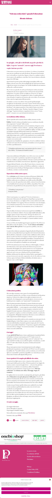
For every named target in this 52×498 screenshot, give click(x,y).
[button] (50, 479)
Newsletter (31, 413)
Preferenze (26, 492)
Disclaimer (30, 459)
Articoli (15, 24)
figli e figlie (34, 420)
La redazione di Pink (33, 454)
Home (12, 24)
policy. (26, 485)
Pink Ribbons (21, 33)
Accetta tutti (26, 488)
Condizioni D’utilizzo (33, 472)
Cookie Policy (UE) (32, 469)
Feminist (16, 33)
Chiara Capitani (18, 30)
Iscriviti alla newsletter (33, 456)
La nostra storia (31, 451)
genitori (42, 420)
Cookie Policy (24, 495)
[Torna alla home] (6, 455)
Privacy (28, 495)
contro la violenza (25, 420)
